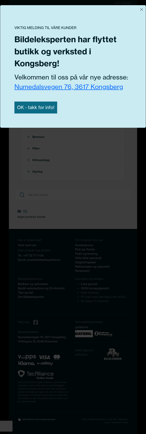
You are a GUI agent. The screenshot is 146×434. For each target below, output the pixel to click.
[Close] (141, 9)
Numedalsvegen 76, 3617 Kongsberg (68, 87)
